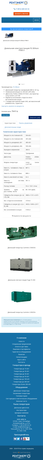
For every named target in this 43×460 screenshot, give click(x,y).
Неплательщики (21, 357)
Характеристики (10, 123)
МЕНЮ (37, 20)
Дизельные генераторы (22, 391)
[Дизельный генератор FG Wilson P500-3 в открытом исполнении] (22, 67)
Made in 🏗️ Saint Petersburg (21, 452)
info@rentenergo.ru (24, 427)
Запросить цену (35, 117)
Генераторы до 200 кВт (22, 382)
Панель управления (25, 123)
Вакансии (21, 354)
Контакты (21, 362)
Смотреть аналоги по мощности (13, 106)
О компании (21, 338)
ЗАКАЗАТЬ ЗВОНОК (21, 14)
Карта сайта (21, 360)
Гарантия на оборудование (21, 352)
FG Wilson (15, 87)
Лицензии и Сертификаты (21, 349)
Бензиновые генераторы (21, 393)
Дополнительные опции (13, 127)
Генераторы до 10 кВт (21, 369)
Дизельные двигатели (21, 408)
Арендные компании (21, 413)
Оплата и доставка (21, 347)
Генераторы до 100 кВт (22, 379)
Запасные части (21, 401)
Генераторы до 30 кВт (21, 374)
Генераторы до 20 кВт (21, 371)
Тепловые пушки (21, 396)
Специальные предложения (21, 344)
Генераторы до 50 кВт (21, 376)
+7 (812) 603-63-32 (22, 9)
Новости (21, 341)
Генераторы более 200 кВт (21, 384)
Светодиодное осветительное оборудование (21, 399)
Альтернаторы (21, 410)
